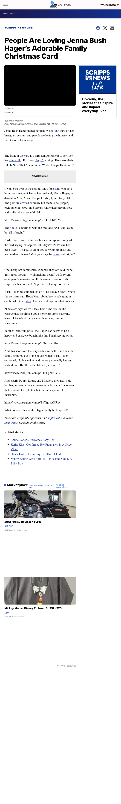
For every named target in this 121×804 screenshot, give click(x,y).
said (55, 309)
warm (56, 254)
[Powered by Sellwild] (71, 666)
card (26, 155)
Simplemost (53, 418)
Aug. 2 (39, 160)
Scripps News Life (18, 27)
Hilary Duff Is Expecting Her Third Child (36, 454)
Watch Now (108, 4)
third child (15, 160)
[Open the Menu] (5, 4)
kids (28, 301)
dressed (24, 203)
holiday (55, 131)
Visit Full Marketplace (61, 486)
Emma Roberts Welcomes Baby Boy (33, 440)
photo (13, 228)
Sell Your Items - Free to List (40, 486)
